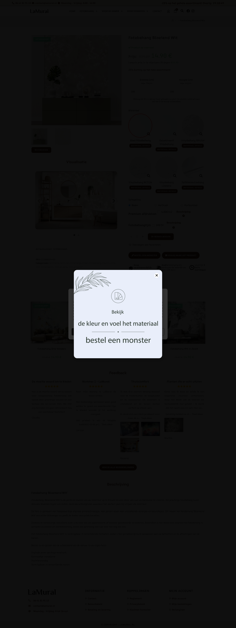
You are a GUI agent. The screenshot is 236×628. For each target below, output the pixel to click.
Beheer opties (141, 331)
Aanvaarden (94, 331)
